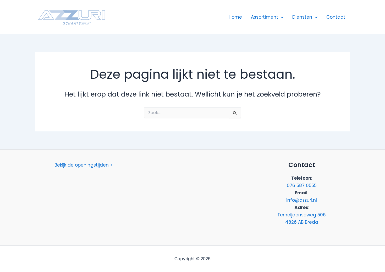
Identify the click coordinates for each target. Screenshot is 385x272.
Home (235, 17)
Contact (335, 17)
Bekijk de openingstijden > (83, 165)
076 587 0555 (302, 185)
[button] (280, 17)
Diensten (302, 17)
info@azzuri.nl (301, 200)
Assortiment (264, 17)
